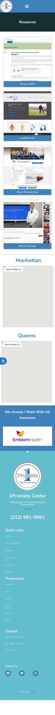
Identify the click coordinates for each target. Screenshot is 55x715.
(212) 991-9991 (27, 517)
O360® (33, 691)
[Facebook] (8, 673)
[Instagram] (36, 673)
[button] (27, 6)
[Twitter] (22, 673)
